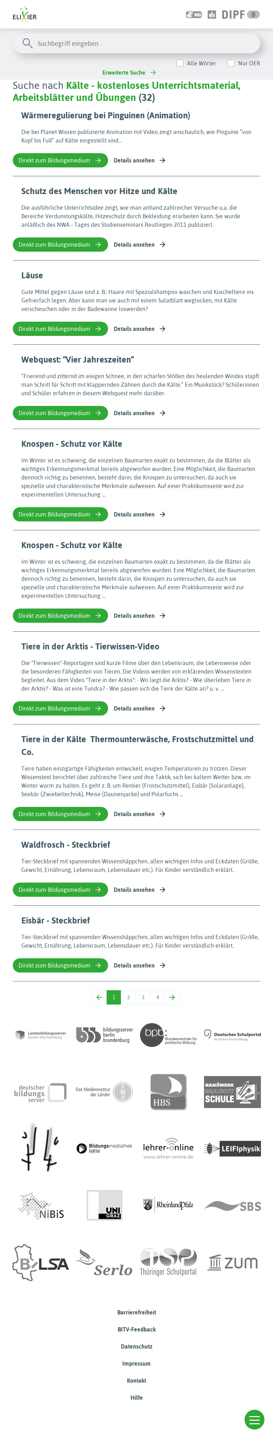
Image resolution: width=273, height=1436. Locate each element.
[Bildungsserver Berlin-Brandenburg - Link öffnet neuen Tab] (104, 1035)
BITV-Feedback (137, 1329)
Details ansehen (134, 160)
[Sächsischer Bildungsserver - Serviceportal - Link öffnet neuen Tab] (232, 1205)
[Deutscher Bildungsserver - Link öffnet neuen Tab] (40, 1091)
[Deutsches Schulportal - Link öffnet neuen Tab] (232, 1035)
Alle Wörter (201, 63)
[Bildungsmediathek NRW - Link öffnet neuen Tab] (104, 1148)
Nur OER (249, 63)
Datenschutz (136, 1346)
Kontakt (136, 1380)
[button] (254, 1420)
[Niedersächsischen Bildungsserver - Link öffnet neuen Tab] (40, 1205)
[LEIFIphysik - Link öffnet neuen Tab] (232, 1148)
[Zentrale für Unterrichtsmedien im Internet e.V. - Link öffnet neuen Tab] (232, 1262)
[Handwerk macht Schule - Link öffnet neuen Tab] (232, 1091)
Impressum (136, 1363)
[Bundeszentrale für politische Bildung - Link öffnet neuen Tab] (168, 1035)
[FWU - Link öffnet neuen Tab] (104, 1091)
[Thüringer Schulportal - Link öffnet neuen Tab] (168, 1262)
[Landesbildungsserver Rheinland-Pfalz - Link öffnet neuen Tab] (168, 1205)
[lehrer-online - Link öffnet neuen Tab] (168, 1148)
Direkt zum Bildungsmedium (54, 160)
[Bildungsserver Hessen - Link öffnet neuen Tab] (40, 1148)
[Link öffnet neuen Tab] (241, 14)
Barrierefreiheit (136, 1312)
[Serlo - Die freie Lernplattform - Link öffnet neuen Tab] (104, 1262)
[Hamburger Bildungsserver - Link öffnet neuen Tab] (168, 1091)
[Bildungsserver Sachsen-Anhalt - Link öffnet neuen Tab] (40, 1262)
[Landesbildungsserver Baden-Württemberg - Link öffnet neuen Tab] (40, 1035)
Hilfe (136, 1397)
